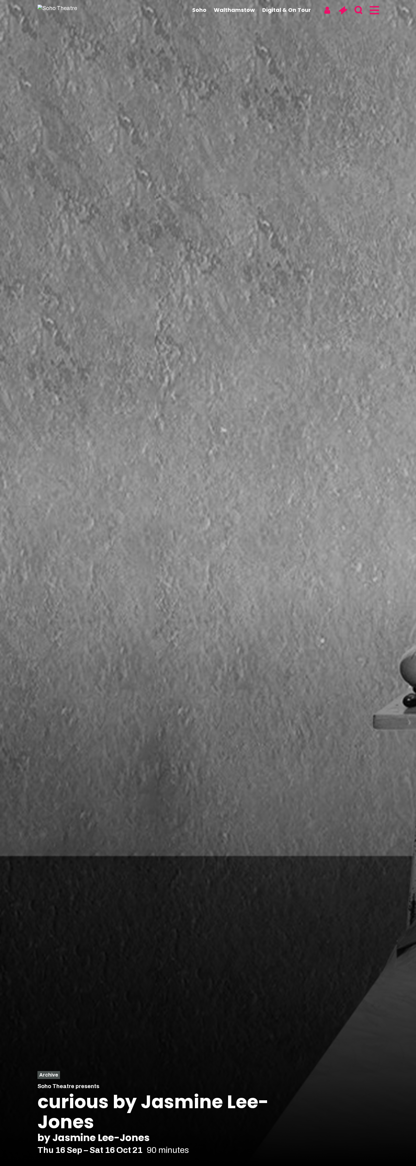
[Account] (327, 10)
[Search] (358, 10)
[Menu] (374, 10)
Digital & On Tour (286, 10)
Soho (199, 10)
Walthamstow (234, 10)
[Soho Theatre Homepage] (67, 8)
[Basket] (343, 10)
